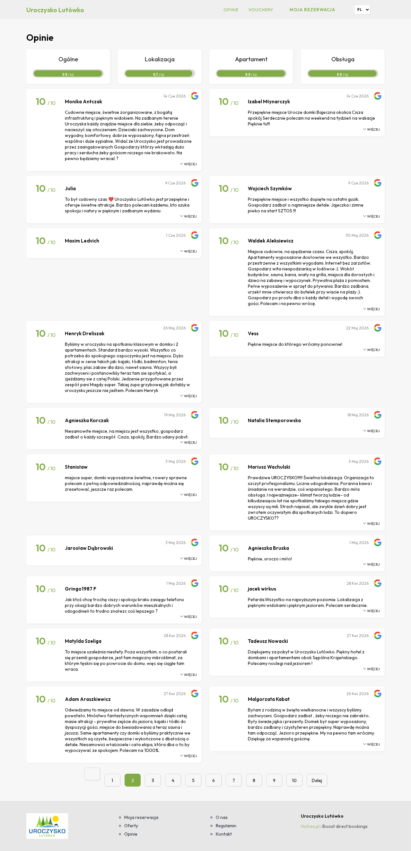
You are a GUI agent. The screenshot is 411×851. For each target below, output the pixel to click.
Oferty (131, 826)
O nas (222, 817)
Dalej (317, 780)
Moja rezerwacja (312, 9)
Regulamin (226, 826)
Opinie (231, 9)
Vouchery (261, 9)
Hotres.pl (310, 826)
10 (294, 780)
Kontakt (224, 834)
